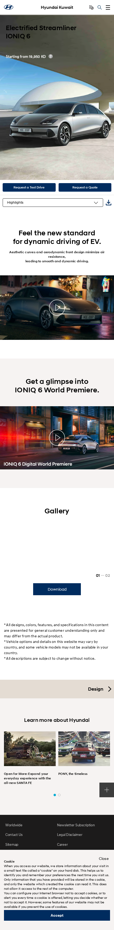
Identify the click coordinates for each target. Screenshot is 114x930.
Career (62, 844)
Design (95, 689)
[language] (91, 7)
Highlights (15, 202)
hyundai (8, 7)
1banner (55, 795)
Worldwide (13, 825)
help (51, 56)
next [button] (104, 749)
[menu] (108, 7)
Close (104, 858)
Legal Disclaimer (69, 834)
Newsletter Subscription (76, 825)
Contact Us (14, 834)
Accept (57, 915)
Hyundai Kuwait (57, 7)
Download (57, 589)
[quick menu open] (106, 790)
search (100, 7)
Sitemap (11, 844)
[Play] (57, 307)
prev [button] (10, 749)
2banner (59, 795)
